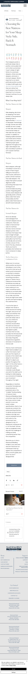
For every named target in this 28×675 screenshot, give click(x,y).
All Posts (6, 10)
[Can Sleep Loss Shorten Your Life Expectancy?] (14, 499)
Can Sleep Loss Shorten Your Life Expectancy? (14, 509)
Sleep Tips (8, 475)
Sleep (8, 471)
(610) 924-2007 (15, 652)
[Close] (26, 662)
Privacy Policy (12, 665)
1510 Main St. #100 (14, 649)
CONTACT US (14, 595)
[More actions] (21, 19)
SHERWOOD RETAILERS (6, 566)
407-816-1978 (15, 608)
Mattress (13, 10)
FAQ (26, 562)
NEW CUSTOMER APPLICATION (23, 567)
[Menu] (25, 5)
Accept (13, 669)
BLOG (26, 564)
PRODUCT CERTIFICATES (21, 571)
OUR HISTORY (4, 562)
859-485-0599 (15, 642)
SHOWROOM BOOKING (22, 569)
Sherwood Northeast (14, 647)
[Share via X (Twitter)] (10, 480)
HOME (2, 557)
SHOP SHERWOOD (14, 588)
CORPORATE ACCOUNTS (14, 593)
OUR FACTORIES (5, 564)
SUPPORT (25, 559)
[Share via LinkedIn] (13, 480)
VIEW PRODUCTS (14, 590)
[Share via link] (17, 480)
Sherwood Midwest (14, 638)
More (20, 10)
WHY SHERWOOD (5, 559)
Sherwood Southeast (14, 603)
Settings (13, 672)
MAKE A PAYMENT (22, 557)
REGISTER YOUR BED (14, 598)
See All (20, 491)
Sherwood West (14, 615)
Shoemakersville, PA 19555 (14, 650)
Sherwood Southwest (14, 626)
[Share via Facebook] (6, 480)
